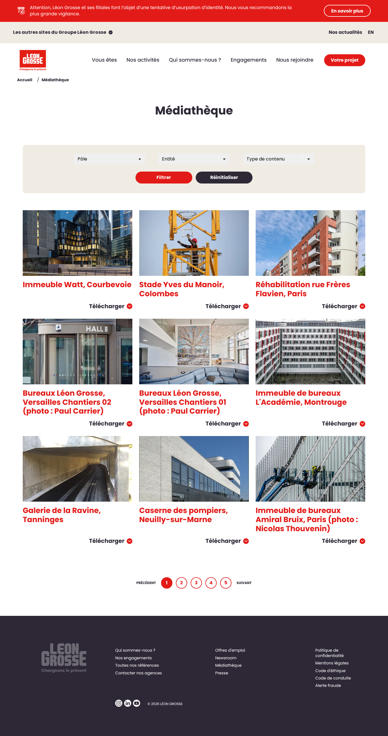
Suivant (244, 583)
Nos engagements (133, 658)
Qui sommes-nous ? (195, 60)
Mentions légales (332, 663)
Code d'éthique (330, 671)
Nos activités (142, 60)
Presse (221, 673)
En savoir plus (347, 11)
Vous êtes (104, 60)
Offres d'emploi (230, 650)
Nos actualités (345, 32)
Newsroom (226, 658)
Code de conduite (333, 678)
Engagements (249, 60)
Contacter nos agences (138, 673)
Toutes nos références (137, 665)
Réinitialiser (224, 177)
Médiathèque (228, 665)
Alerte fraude (328, 685)
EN (371, 32)
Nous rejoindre (294, 60)
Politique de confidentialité (329, 652)
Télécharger (106, 306)
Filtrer (164, 177)
